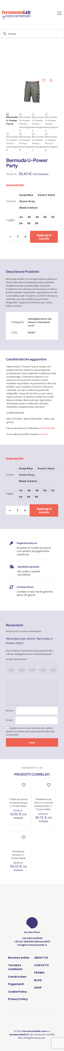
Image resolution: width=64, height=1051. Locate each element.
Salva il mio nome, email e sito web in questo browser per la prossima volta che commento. (30, 731)
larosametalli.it (19, 1034)
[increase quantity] (25, 236)
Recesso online (18, 957)
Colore (11, 201)
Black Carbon (28, 207)
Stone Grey (27, 201)
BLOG (38, 980)
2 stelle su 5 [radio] (21, 670)
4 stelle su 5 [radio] (42, 670)
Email (10, 720)
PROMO (39, 972)
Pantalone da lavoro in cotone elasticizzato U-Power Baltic (43, 804)
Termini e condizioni (15, 967)
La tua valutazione (17, 659)
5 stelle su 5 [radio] (53, 670)
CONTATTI (41, 965)
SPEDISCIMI (48, 428)
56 (28, 223)
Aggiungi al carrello (44, 236)
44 (21, 217)
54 (21, 223)
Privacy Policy (18, 999)
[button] (51, 80)
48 (37, 217)
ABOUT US (41, 957)
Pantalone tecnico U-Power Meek (18, 855)
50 (45, 217)
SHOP (38, 987)
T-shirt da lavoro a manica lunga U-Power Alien (18, 803)
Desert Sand (46, 195)
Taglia (10, 220)
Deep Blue (26, 195)
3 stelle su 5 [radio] (32, 670)
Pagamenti (16, 984)
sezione (44, 434)
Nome (10, 710)
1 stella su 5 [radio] (10, 670)
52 (53, 217)
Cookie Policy (17, 992)
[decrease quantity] (10, 236)
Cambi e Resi (17, 977)
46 (29, 217)
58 (36, 223)
